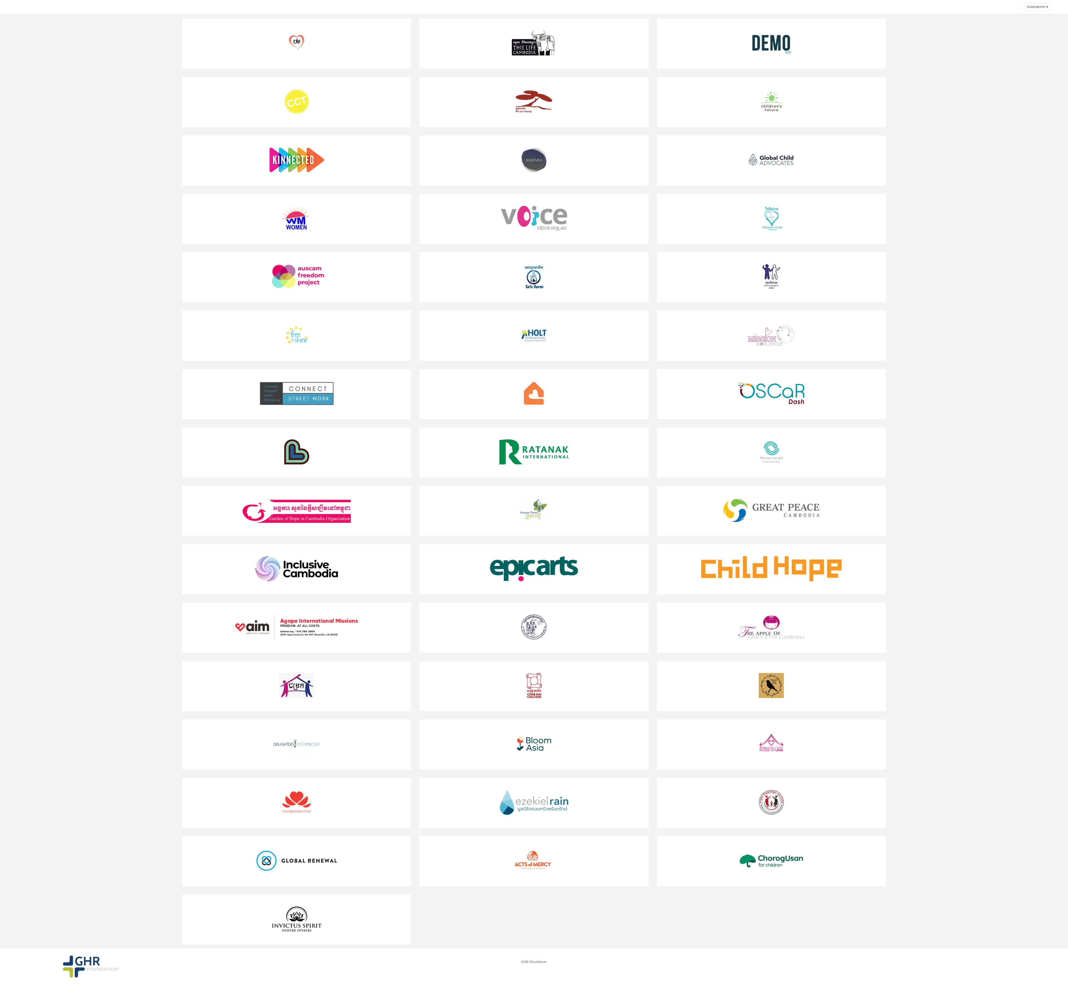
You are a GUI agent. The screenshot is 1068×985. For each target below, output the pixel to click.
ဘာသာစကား (1036, 6)
